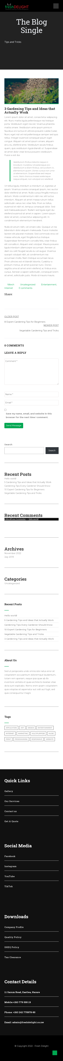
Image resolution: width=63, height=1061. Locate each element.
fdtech (10, 284)
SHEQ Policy (11, 947)
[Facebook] (15, 294)
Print (8, 739)
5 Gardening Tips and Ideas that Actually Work (27, 482)
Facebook (9, 856)
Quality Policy (13, 937)
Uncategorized (27, 284)
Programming (21, 739)
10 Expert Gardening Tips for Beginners (24, 489)
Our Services (11, 801)
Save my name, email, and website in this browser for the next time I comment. (29, 415)
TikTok (8, 886)
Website (49, 739)
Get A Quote (11, 821)
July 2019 (9, 557)
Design (31, 728)
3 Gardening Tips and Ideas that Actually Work (29, 639)
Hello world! (10, 478)
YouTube (9, 876)
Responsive (37, 739)
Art (22, 728)
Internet (8, 288)
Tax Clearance (12, 957)
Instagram (10, 866)
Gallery (8, 791)
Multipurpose (38, 733)
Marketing (23, 733)
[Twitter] (18, 294)
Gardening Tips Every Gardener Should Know (27, 486)
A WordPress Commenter (15, 519)
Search (8, 444)
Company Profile (14, 927)
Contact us (10, 811)
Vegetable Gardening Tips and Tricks (22, 493)
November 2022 (12, 553)
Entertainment (48, 284)
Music (51, 733)
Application (11, 728)
